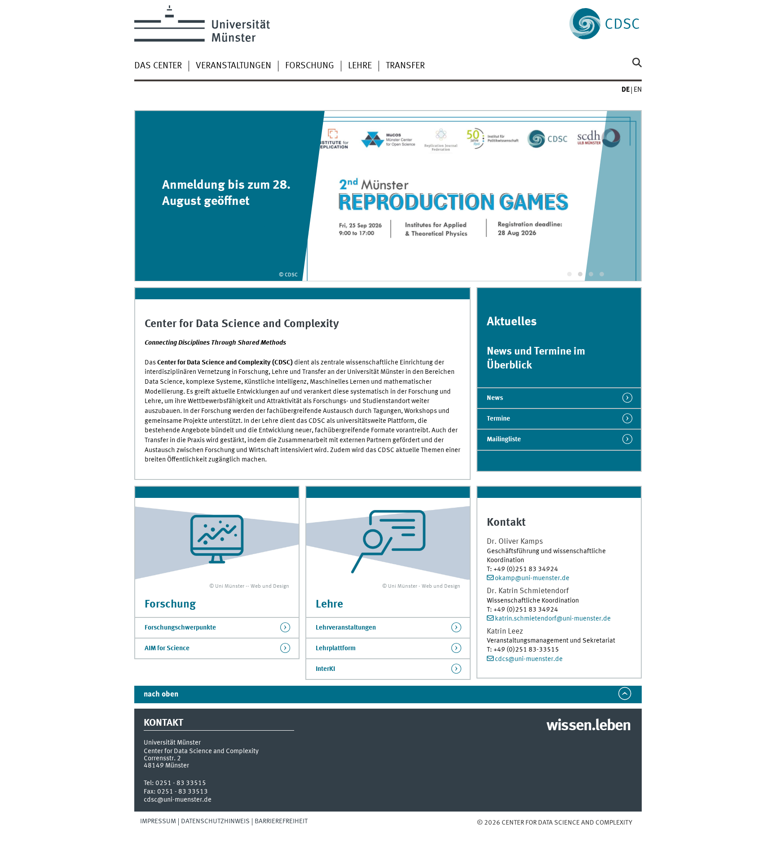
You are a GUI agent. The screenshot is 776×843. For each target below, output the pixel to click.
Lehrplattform (336, 648)
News (495, 398)
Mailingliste (504, 439)
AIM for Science (167, 648)
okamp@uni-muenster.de (532, 578)
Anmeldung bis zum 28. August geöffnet (226, 193)
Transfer (405, 66)
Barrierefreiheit (281, 821)
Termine (498, 418)
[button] (569, 274)
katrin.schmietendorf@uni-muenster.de (553, 618)
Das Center (158, 66)
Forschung (309, 66)
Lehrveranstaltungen (346, 627)
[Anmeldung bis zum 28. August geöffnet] (388, 196)
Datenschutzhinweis (215, 821)
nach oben (161, 694)
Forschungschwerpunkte (180, 627)
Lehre (360, 66)
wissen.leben (588, 726)
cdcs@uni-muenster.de (529, 659)
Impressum (158, 821)
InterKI (325, 669)
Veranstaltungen (233, 66)
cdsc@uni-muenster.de (178, 799)
